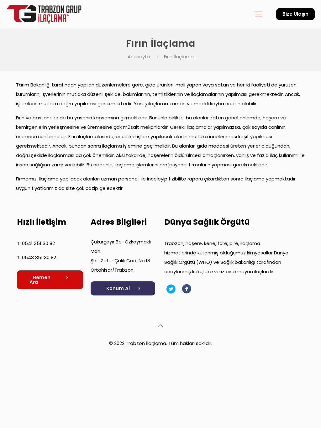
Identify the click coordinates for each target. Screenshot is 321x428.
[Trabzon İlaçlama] (45, 14)
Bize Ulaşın (295, 14)
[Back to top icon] (160, 325)
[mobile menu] (258, 14)
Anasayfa (139, 56)
